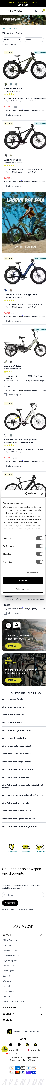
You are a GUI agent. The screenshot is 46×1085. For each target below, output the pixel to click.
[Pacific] (11, 84)
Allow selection (23, 589)
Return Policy (8, 965)
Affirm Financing (10, 940)
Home (4, 29)
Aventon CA (35, 1050)
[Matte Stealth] (11, 361)
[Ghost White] (5, 435)
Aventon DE (13, 1053)
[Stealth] (5, 155)
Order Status (8, 991)
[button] (9, 94)
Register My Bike (10, 960)
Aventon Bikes (18, 1058)
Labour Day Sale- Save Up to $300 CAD (23, 2)
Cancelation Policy (11, 950)
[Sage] (5, 361)
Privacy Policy (15, 1060)
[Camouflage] (5, 84)
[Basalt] (16, 84)
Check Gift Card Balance (13, 1001)
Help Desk (7, 996)
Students (7, 945)
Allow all (23, 580)
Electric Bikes (13, 29)
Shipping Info (9, 970)
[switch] (39, 546)
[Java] (11, 290)
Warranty (7, 981)
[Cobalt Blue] (5, 290)
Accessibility (8, 986)
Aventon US (13, 1050)
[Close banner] (42, 494)
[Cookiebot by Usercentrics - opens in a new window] (27, 494)
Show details (32, 572)
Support (6, 976)
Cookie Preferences (11, 955)
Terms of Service (29, 1060)
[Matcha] (11, 155)
